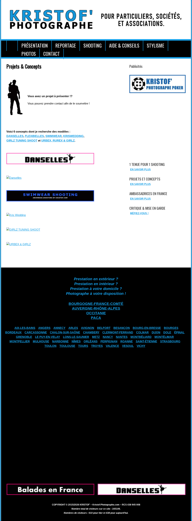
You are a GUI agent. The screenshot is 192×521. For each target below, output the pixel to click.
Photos (28, 53)
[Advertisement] (156, 123)
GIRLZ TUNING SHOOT (21, 140)
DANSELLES (14, 136)
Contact (51, 53)
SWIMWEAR (53, 136)
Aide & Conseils (124, 45)
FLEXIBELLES (34, 136)
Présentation (34, 45)
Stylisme (155, 45)
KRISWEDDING (73, 136)
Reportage (65, 45)
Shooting (92, 45)
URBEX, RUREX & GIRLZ (58, 140)
